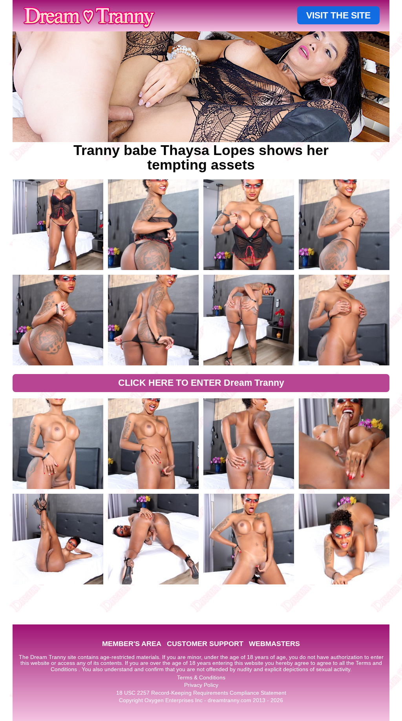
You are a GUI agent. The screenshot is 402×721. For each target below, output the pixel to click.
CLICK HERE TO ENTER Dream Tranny (201, 383)
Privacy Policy (201, 685)
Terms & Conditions (201, 677)
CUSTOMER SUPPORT (205, 643)
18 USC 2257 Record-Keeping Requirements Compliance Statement (201, 693)
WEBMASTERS (274, 643)
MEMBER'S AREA (131, 643)
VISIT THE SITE (338, 15)
